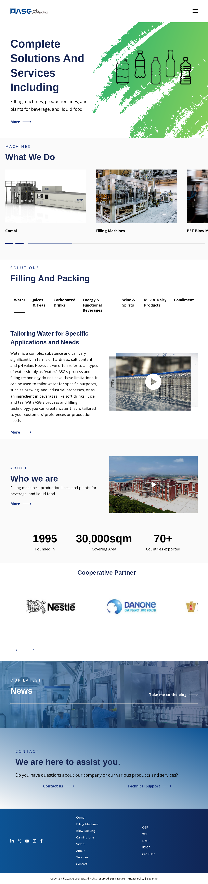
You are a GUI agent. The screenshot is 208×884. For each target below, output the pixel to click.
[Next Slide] (19, 243)
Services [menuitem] (82, 857)
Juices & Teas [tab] (39, 302)
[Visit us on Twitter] (19, 841)
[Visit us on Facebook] (27, 841)
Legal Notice (117, 878)
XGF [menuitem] (145, 834)
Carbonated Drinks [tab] (64, 302)
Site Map (152, 878)
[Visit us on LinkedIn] (12, 841)
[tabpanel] (104, 381)
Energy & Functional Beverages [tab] (92, 305)
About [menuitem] (80, 851)
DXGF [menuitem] (146, 841)
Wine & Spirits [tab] (128, 302)
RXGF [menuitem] (146, 847)
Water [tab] (19, 299)
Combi (11, 230)
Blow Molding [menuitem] (86, 831)
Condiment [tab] (184, 299)
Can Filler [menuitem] (148, 854)
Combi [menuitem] (80, 817)
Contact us (53, 786)
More (15, 122)
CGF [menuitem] (145, 827)
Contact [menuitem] (81, 864)
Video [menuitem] (80, 844)
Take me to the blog (168, 695)
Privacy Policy (136, 878)
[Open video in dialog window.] (153, 382)
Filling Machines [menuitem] (87, 824)
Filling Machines (110, 230)
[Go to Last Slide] (9, 243)
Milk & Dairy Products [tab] (155, 302)
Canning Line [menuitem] (85, 837)
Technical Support (144, 786)
